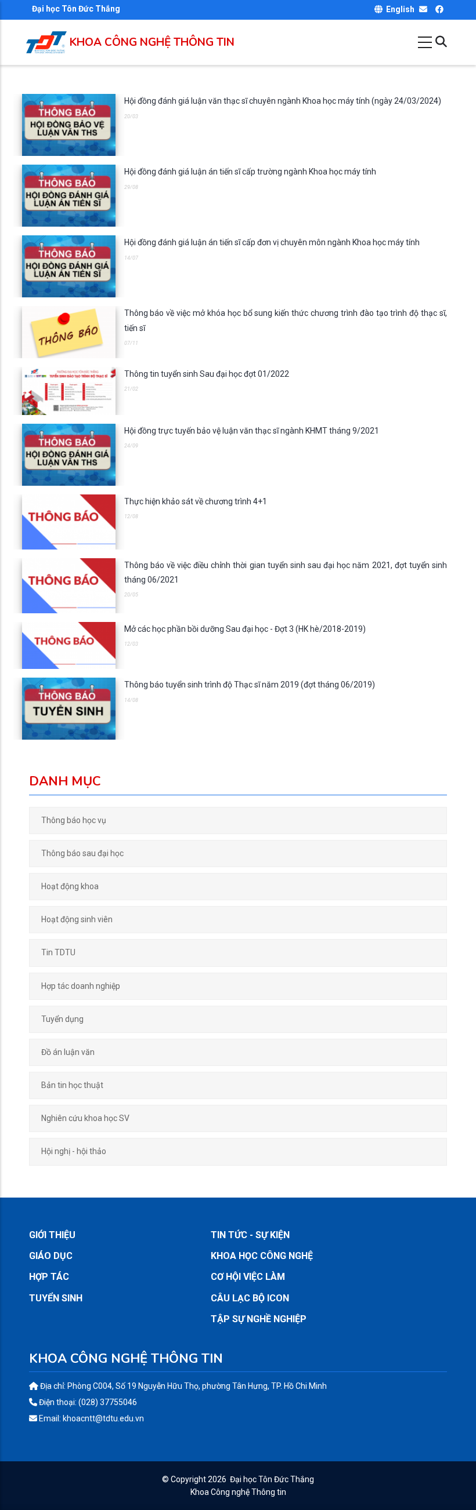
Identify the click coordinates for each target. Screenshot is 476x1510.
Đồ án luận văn (68, 1052)
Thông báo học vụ (73, 820)
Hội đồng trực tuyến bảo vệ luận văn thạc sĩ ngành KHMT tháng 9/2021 (251, 430)
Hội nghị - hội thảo (73, 1151)
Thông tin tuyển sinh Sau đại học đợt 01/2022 (206, 374)
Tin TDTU (58, 952)
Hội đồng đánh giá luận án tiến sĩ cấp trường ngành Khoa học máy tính (250, 171)
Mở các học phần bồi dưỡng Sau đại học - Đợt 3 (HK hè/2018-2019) (245, 629)
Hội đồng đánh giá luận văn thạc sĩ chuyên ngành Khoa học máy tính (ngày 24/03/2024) (282, 100)
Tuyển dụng (62, 1019)
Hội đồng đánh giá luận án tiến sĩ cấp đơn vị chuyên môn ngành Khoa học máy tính (272, 242)
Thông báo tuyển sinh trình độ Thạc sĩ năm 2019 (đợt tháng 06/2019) (249, 684)
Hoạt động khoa (70, 886)
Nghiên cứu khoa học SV (85, 1118)
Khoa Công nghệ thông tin (152, 42)
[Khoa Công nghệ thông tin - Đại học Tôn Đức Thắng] (46, 36)
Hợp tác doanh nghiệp (80, 986)
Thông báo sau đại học (82, 853)
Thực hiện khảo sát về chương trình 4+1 (195, 501)
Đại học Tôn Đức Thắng (272, 1479)
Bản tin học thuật (72, 1085)
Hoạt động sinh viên (77, 919)
